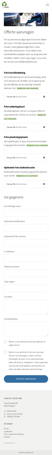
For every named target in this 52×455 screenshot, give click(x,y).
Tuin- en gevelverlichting (13, 434)
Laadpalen (8, 431)
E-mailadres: (9, 251)
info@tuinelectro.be (27, 61)
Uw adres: (8, 297)
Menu (48, 4)
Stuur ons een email (14, 414)
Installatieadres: (11, 319)
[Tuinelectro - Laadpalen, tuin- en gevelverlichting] (6, 4)
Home (6, 428)
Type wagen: (9, 282)
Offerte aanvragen (26, 379)
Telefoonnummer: (12, 267)
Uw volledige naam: (12, 206)
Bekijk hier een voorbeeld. (27, 88)
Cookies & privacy (9, 443)
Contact (7, 437)
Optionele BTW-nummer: (15, 236)
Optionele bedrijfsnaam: (14, 221)
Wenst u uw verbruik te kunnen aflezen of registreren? (27, 343)
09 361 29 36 (11, 411)
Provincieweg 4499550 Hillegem (11, 404)
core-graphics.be (29, 452)
